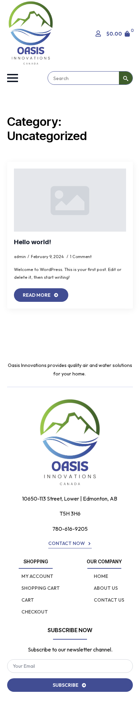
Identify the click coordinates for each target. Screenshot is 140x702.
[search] (126, 78)
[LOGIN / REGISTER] (98, 34)
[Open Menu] (12, 78)
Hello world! (32, 242)
